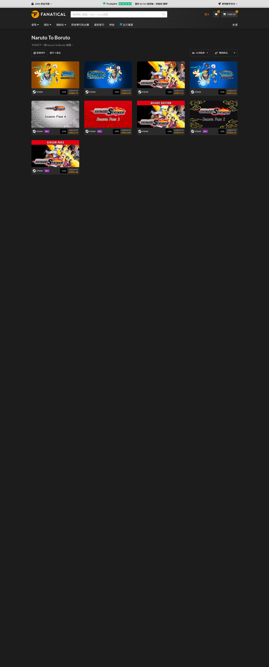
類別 (46, 24)
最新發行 (99, 24)
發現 (34, 24)
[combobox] (135, 14)
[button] (41, 4)
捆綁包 (60, 24)
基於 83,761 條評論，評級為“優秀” (151, 3)
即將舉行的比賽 (80, 24)
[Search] (163, 14)
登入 (207, 14)
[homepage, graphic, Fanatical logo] (48, 14)
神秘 (111, 24)
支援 (235, 24)
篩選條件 (41, 52)
